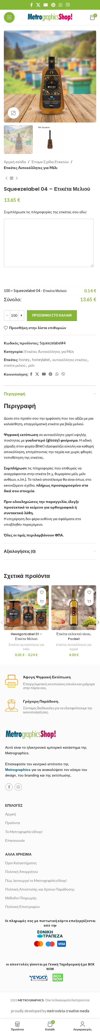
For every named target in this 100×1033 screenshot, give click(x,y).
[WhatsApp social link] (60, 5)
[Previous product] (6, 178)
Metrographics (18, 770)
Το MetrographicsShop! (24, 831)
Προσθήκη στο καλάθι (52, 315)
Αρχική (10, 814)
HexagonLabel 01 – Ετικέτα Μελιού (26, 636)
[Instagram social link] (18, 787)
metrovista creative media (68, 1011)
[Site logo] (50, 17)
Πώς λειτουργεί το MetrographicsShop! (36, 880)
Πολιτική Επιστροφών (22, 906)
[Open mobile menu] (9, 17)
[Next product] (16, 178)
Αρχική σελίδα (15, 162)
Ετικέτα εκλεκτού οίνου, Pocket (73, 636)
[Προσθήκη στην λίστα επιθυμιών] (41, 592)
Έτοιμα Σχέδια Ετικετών (50, 162)
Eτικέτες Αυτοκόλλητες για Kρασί (73, 647)
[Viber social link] (68, 5)
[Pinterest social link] (53, 5)
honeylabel (41, 359)
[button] (89, 601)
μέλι (31, 365)
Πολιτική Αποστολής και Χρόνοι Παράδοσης (40, 889)
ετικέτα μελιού (15, 365)
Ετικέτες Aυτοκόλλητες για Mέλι (30, 167)
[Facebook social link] (31, 5)
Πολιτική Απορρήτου (21, 871)
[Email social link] (45, 5)
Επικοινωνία (15, 840)
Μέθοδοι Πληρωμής (21, 898)
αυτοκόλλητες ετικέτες (69, 359)
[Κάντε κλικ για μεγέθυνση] (13, 113)
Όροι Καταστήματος (21, 863)
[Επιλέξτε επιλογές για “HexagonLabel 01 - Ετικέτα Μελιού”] (41, 601)
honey (24, 359)
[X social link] (38, 5)
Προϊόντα (12, 823)
